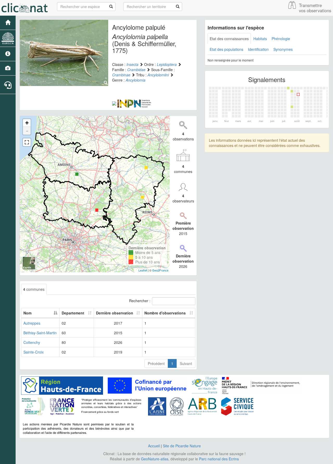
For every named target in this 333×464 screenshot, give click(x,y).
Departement (73, 312)
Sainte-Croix (33, 352)
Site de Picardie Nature (182, 445)
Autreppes (31, 323)
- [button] (27, 130)
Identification (258, 49)
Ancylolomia (135, 80)
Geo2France (160, 270)
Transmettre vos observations (315, 8)
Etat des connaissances (229, 38)
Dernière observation (114, 312)
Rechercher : (139, 300)
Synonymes (283, 49)
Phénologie (281, 38)
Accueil (154, 445)
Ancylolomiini (158, 74)
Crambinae (121, 74)
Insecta (132, 64)
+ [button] (27, 123)
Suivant (186, 363)
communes (33, 289)
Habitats (260, 38)
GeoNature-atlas (154, 458)
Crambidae (136, 69)
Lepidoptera (167, 64)
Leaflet (142, 270)
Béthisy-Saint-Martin (40, 332)
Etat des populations (226, 49)
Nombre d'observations (165, 312)
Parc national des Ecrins (219, 458)
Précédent (156, 363)
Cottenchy (31, 342)
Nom (27, 312)
